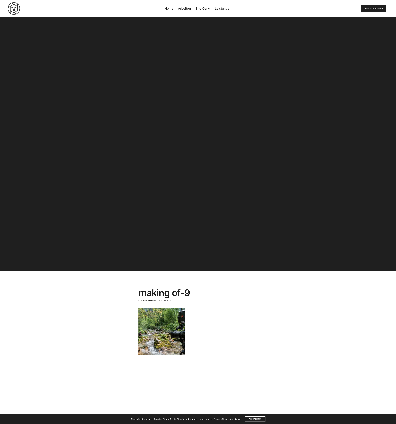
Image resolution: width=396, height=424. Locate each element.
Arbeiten (184, 8)
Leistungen (223, 8)
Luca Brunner (146, 300)
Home (169, 8)
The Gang (203, 8)
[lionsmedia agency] (14, 8)
